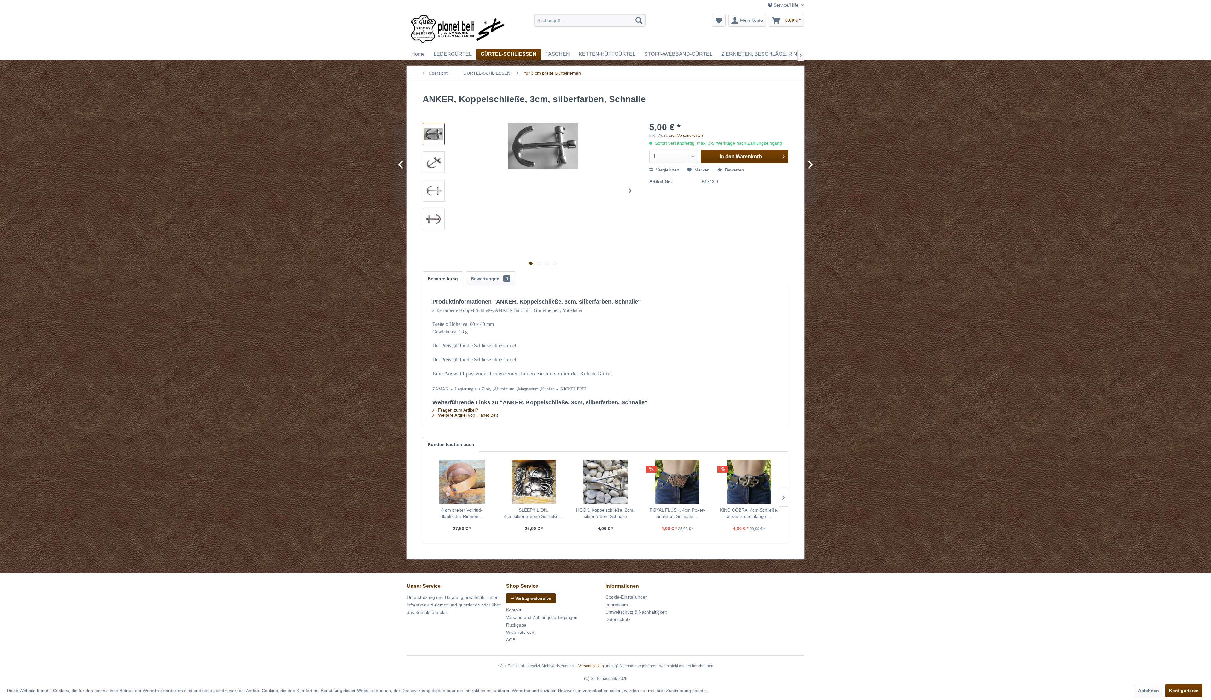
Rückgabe (516, 625)
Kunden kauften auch (451, 444)
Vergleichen (667, 169)
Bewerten (734, 169)
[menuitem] (590, 20)
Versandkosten (591, 666)
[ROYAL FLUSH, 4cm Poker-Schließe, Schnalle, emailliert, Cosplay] (677, 482)
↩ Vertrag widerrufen (531, 598)
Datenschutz (618, 619)
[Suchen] (639, 20)
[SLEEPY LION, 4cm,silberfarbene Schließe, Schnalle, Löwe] (534, 482)
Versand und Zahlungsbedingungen (541, 617)
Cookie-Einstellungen (627, 596)
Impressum (617, 604)
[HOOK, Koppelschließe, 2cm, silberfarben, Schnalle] (605, 482)
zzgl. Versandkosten (686, 135)
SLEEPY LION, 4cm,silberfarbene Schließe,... (534, 513)
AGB (510, 639)
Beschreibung (443, 278)
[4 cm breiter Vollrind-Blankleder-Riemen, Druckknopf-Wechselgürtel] (462, 482)
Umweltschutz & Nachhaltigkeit (636, 612)
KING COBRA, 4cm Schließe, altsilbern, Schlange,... (749, 513)
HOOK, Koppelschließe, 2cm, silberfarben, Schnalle (605, 513)
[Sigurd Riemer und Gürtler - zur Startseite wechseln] (457, 30)
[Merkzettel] (719, 20)
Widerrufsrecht (520, 632)
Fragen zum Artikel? (457, 410)
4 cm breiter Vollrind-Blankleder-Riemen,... (461, 513)
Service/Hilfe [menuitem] (786, 5)
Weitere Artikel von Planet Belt (467, 415)
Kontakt (513, 609)
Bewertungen (489, 278)
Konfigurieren (1184, 690)
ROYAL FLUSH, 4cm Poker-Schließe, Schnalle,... (677, 513)
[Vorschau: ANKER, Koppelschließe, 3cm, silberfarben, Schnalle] (434, 134)
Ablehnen (1148, 690)
